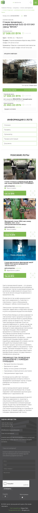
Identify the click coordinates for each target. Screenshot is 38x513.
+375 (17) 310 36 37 (7, 423)
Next (35, 71)
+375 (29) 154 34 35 (7, 426)
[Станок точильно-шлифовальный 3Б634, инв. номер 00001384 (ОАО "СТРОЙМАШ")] (20, 169)
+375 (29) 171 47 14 (6, 425)
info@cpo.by (5, 430)
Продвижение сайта (14, 510)
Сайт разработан (15, 508)
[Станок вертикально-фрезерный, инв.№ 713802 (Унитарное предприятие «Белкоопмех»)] (20, 249)
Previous (5, 71)
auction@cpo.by (14, 430)
